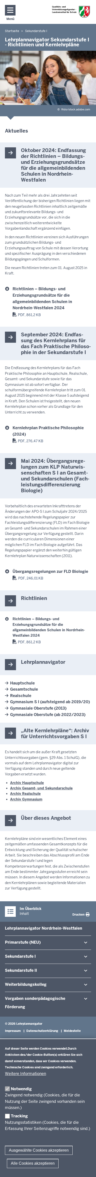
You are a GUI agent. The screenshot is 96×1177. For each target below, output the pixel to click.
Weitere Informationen (25, 1073)
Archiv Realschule (25, 793)
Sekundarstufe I (20, 956)
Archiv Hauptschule (27, 783)
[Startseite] (71, 11)
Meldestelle (72, 1031)
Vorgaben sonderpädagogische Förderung (35, 1002)
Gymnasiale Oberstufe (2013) (38, 708)
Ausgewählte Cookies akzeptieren (39, 1150)
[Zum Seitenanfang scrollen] (86, 1168)
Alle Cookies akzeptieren (33, 1163)
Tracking (19, 1116)
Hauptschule (22, 683)
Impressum (13, 1031)
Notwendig (21, 1089)
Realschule (20, 695)
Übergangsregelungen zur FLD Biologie (50, 571)
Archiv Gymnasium (26, 799)
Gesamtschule (24, 689)
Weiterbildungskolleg (26, 984)
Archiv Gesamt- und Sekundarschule (41, 788)
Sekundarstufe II (21, 970)
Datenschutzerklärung (42, 1031)
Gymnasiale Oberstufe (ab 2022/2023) (47, 714)
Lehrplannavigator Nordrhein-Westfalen (43, 928)
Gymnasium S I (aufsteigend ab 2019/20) (50, 701)
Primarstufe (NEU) (23, 942)
